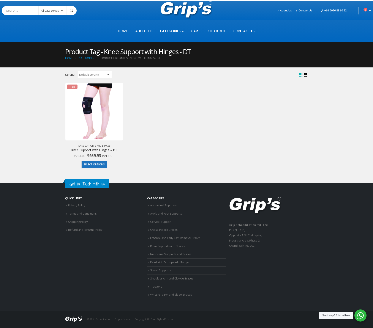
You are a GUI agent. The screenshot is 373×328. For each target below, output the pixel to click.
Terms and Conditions (82, 213)
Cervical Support (160, 222)
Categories (170, 31)
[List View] (306, 75)
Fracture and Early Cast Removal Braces (175, 238)
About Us (286, 10)
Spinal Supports (160, 270)
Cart (195, 31)
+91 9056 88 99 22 (335, 10)
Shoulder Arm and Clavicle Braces (171, 278)
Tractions (156, 287)
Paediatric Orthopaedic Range (169, 262)
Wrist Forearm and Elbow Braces (171, 295)
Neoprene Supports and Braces (170, 254)
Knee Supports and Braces (94, 145)
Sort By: (70, 75)
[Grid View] (301, 75)
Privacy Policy (76, 205)
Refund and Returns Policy (85, 230)
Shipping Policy (78, 222)
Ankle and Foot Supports (166, 213)
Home (123, 31)
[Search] (71, 10)
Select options (94, 164)
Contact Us (305, 10)
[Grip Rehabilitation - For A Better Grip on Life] (186, 10)
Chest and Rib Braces (164, 230)
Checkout (217, 31)
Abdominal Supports (163, 205)
